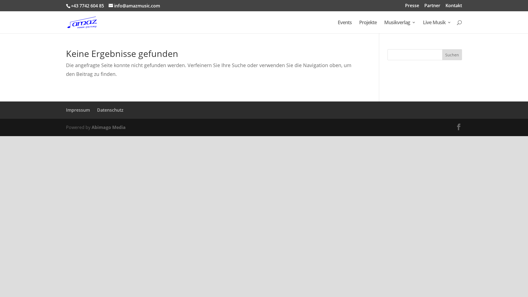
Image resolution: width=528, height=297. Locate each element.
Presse (412, 6)
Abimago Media (109, 127)
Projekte (368, 23)
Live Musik (434, 23)
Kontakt (454, 6)
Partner (432, 6)
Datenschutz (110, 110)
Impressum (78, 110)
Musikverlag (397, 23)
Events (345, 23)
